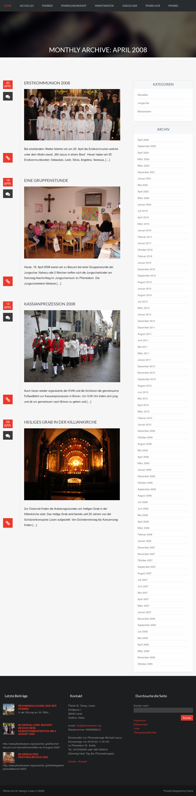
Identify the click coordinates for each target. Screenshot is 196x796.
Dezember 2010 (146, 366)
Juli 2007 (143, 580)
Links (137, 728)
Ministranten (104, 5)
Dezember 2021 (146, 172)
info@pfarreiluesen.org (88, 725)
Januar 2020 (144, 204)
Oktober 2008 (145, 482)
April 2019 (143, 217)
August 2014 (145, 295)
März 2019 (143, 224)
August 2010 (145, 385)
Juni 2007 (143, 586)
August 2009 (145, 444)
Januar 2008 (144, 541)
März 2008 (143, 528)
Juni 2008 (143, 508)
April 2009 (143, 457)
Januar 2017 (144, 243)
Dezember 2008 (146, 476)
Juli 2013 (143, 301)
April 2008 (143, 521)
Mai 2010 (143, 398)
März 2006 (143, 651)
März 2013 (143, 308)
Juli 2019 (143, 211)
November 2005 (146, 657)
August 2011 (145, 334)
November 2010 (146, 372)
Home (7, 5)
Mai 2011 (143, 347)
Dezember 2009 (146, 431)
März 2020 (143, 198)
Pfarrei (173, 5)
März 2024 (143, 159)
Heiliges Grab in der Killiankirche (60, 422)
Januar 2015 (144, 288)
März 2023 (143, 165)
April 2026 (143, 140)
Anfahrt (72, 761)
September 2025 (147, 146)
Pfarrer (47, 5)
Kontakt (82, 761)
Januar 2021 (144, 178)
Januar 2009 (144, 469)
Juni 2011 (143, 340)
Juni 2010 (143, 392)
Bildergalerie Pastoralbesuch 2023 (33, 755)
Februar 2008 (145, 534)
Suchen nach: (141, 705)
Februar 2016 (145, 256)
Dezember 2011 (146, 327)
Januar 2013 (144, 314)
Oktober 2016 (145, 249)
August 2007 (145, 573)
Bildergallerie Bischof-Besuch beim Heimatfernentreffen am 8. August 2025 (37, 729)
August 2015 (145, 282)
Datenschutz (141, 724)
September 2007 (147, 567)
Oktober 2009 (145, 437)
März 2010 (143, 411)
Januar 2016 (144, 262)
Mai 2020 (143, 185)
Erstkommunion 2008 (47, 82)
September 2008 (147, 489)
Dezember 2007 (146, 547)
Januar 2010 (144, 424)
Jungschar (129, 5)
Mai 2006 (143, 638)
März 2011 (143, 353)
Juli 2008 (143, 502)
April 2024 (143, 152)
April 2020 (143, 191)
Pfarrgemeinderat (74, 5)
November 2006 (146, 618)
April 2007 (143, 599)
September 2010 (147, 379)
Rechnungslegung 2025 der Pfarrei (37, 707)
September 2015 (147, 275)
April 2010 (143, 405)
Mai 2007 (143, 592)
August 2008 (145, 495)
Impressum (140, 720)
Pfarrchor (152, 5)
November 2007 (146, 554)
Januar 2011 (144, 360)
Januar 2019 (144, 230)
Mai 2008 (143, 515)
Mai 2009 (143, 450)
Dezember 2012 (146, 321)
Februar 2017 (145, 237)
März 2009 (143, 463)
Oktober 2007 (145, 560)
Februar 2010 (145, 418)
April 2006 (143, 644)
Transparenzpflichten (145, 732)
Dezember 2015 (146, 269)
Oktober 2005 (145, 664)
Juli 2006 (143, 631)
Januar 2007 (144, 612)
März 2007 (143, 605)
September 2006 (147, 625)
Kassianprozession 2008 (49, 303)
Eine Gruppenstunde (46, 180)
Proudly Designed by (178, 790)
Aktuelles (27, 5)
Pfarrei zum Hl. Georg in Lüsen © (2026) (24, 790)
